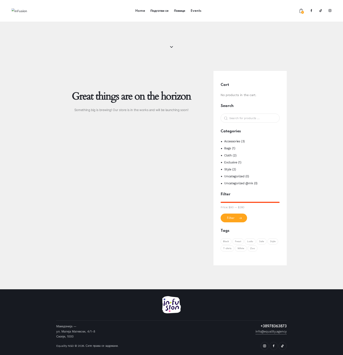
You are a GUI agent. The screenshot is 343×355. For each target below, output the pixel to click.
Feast (238, 241)
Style (227, 169)
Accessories (232, 141)
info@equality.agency (271, 331)
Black (226, 241)
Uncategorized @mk (238, 183)
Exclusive (230, 162)
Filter (230, 218)
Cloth (228, 155)
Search (225, 118)
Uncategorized (234, 176)
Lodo (250, 241)
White (240, 248)
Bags (227, 148)
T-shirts (227, 248)
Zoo (252, 248)
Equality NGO (65, 346)
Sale (261, 241)
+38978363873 (273, 326)
